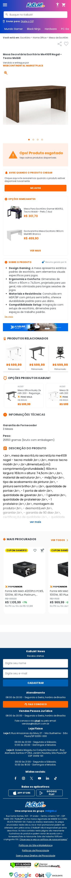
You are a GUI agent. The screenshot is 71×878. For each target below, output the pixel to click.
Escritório (26, 37)
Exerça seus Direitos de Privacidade (35, 855)
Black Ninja (33, 29)
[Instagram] (23, 778)
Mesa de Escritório (60, 37)
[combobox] (35, 14)
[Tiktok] (55, 778)
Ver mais (35, 250)
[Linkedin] (47, 778)
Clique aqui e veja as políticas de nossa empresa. (43, 839)
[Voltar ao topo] (35, 804)
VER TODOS (58, 540)
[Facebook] (15, 778)
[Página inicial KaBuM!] (35, 5)
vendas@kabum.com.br (35, 723)
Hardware (51, 29)
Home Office (40, 37)
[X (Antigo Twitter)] (31, 778)
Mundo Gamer (13, 29)
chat (37, 720)
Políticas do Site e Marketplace (35, 845)
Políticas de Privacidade (35, 850)
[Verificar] (20, 865)
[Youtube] (39, 778)
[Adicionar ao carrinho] (42, 550)
